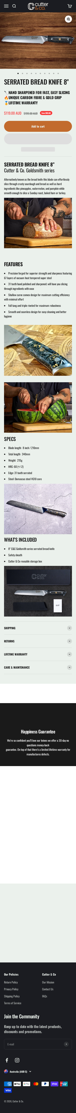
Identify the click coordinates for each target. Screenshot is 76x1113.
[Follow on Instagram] (17, 1060)
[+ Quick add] (32, 926)
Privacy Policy (11, 989)
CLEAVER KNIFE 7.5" (18, 937)
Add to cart (38, 126)
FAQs (44, 996)
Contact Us (47, 989)
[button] (38, 138)
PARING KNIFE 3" (51, 937)
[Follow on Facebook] (7, 1060)
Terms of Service (12, 1003)
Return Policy (11, 982)
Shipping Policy (11, 996)
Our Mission (48, 982)
